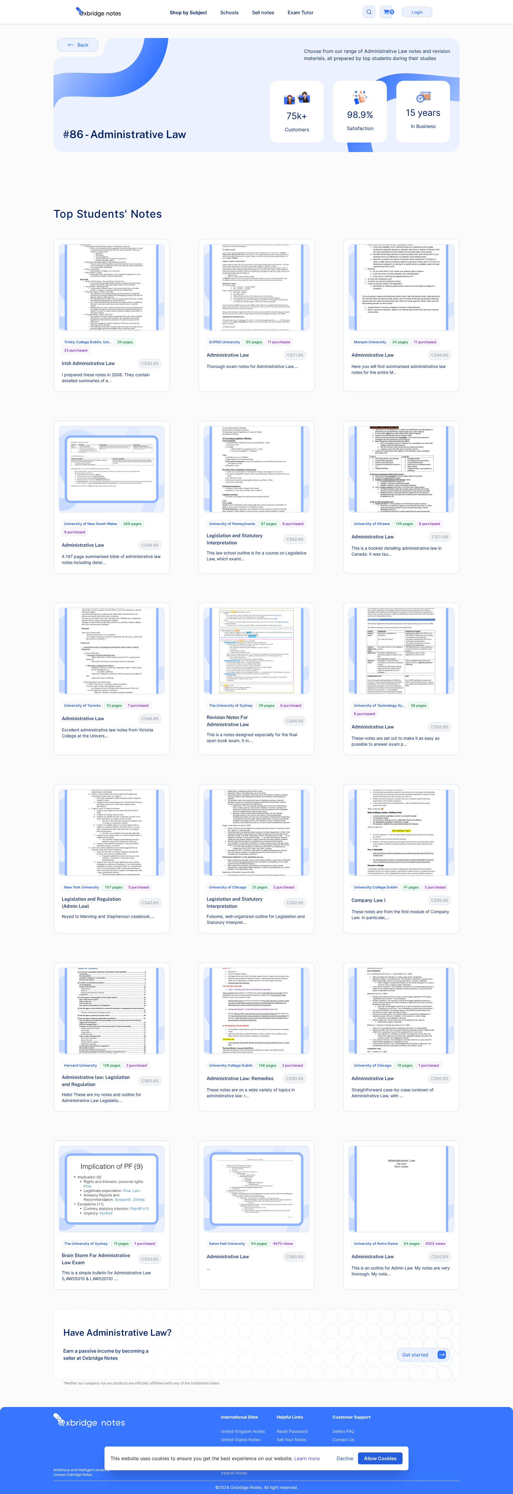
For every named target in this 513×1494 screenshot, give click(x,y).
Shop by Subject (188, 12)
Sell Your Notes (291, 1439)
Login (417, 12)
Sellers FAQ (343, 1431)
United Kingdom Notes (243, 1431)
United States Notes (240, 1439)
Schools (229, 12)
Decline (345, 1458)
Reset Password (292, 1431)
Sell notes (263, 12)
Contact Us (343, 1439)
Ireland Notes (234, 1472)
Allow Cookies (380, 1458)
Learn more (307, 1458)
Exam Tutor (301, 12)
